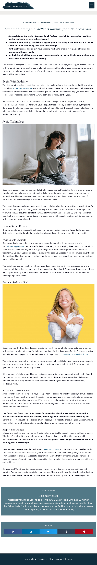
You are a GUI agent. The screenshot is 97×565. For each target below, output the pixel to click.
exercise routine (51, 449)
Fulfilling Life (67, 23)
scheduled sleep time (22, 88)
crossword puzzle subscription (74, 354)
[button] (13, 531)
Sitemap (68, 559)
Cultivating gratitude (15, 246)
